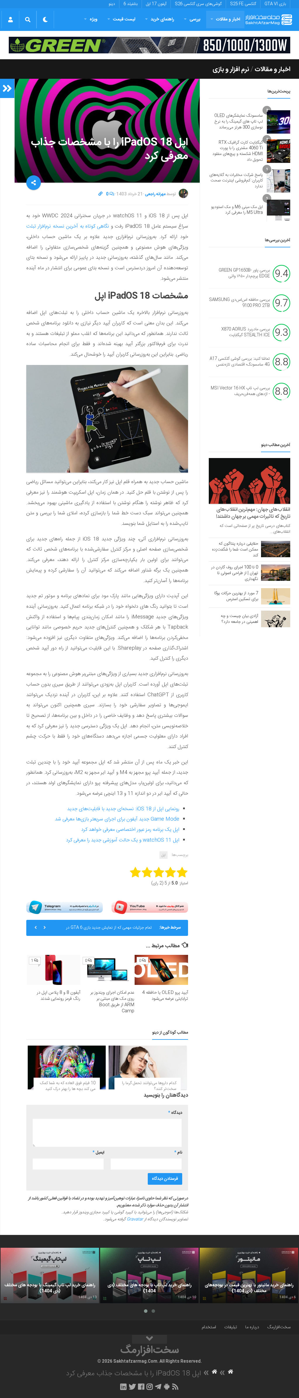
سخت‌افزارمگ (279, 1327)
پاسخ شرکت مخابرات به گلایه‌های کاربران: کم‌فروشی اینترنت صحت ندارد (236, 181)
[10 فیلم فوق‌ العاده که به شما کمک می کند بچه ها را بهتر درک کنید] (67, 1067)
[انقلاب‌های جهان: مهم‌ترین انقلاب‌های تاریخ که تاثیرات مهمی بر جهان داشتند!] (249, 481)
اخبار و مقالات (228, 19)
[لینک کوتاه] (100, 194)
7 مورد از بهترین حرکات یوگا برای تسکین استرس (236, 596)
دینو (112, 4)
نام (178, 1152)
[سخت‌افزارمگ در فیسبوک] (141, 1386)
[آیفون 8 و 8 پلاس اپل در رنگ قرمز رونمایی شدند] (53, 970)
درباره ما (252, 1327)
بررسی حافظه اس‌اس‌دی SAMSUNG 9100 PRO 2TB (239, 303)
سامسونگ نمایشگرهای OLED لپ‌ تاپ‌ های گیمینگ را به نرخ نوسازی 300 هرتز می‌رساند (238, 121)
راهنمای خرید (162, 19)
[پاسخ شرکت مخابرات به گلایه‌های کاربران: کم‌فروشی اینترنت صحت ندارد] (278, 181)
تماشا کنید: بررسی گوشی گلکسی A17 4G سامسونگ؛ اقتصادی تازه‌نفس (240, 362)
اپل (163, 855)
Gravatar (135, 1219)
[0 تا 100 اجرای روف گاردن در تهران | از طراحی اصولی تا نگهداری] (275, 573)
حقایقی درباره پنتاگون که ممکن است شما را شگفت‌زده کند (235, 549)
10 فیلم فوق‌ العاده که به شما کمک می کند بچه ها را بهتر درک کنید (67, 1086)
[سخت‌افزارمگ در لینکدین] (123, 1386)
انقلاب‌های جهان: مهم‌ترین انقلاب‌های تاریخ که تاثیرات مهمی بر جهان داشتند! (253, 513)
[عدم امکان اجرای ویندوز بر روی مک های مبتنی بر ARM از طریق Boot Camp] (107, 970)
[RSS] (175, 1386)
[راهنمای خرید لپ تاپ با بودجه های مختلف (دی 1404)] (149, 1275)
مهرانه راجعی (155, 194)
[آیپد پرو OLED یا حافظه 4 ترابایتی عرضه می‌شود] (161, 970)
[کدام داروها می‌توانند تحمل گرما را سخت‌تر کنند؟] (148, 1067)
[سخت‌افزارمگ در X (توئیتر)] (132, 1386)
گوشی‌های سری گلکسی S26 (198, 4)
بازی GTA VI (275, 4)
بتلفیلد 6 (131, 4)
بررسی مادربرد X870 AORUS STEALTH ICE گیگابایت (245, 332)
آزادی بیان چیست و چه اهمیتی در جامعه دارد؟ (239, 619)
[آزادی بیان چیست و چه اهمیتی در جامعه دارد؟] (275, 619)
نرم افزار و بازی (231, 69)
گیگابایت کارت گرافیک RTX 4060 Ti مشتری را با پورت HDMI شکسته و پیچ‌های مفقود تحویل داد (237, 151)
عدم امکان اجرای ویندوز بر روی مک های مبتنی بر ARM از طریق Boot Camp (112, 1002)
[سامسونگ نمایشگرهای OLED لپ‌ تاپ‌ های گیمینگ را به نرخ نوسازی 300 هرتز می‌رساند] (278, 122)
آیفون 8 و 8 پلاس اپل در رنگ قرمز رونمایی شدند (58, 995)
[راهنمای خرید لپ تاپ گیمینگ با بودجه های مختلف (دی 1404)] (50, 1275)
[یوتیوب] (150, 907)
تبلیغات (230, 1327)
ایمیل (98, 1152)
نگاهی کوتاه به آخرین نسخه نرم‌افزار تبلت (67, 226)
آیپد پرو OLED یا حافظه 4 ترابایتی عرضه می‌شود (165, 995)
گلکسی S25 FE (243, 4)
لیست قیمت (124, 19)
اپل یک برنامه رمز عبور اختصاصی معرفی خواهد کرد (130, 830)
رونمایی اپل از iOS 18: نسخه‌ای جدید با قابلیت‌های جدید (123, 809)
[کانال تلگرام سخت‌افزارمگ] (158, 1386)
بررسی (195, 19)
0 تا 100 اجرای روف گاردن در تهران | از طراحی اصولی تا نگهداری (234, 573)
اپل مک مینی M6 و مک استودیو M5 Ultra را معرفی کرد (237, 210)
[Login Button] (10, 19)
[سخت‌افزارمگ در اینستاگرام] (150, 1386)
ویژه (94, 19)
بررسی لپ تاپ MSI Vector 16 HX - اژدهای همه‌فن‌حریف (240, 391)
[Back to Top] (149, 1339)
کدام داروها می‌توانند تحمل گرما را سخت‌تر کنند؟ (149, 1086)
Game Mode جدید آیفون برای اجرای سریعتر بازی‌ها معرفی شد (117, 819)
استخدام (209, 1327)
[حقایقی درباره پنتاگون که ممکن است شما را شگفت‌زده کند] (275, 549)
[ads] (149, 45)
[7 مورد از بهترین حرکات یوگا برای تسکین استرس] (275, 596)
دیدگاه (175, 1112)
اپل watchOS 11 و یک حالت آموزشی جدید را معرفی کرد (122, 840)
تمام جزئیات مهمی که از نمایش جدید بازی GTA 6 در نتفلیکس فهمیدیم (109, 930)
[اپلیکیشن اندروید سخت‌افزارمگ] (167, 1386)
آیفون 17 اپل (156, 4)
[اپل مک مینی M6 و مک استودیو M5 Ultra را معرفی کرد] (278, 210)
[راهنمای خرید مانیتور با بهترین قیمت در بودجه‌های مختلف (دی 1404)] (249, 1275)
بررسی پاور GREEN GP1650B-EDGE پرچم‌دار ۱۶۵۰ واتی (244, 273)
